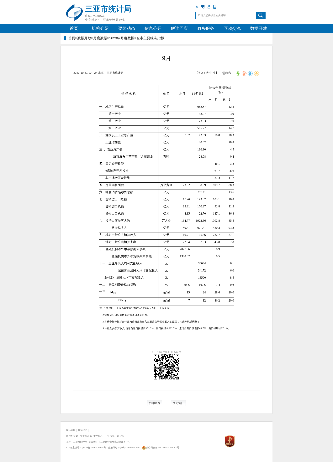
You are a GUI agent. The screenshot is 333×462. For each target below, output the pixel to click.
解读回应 (179, 28)
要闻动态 (126, 28)
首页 (74, 28)
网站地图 (71, 430)
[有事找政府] (203, 7)
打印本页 (154, 403)
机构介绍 (100, 28)
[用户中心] (209, 7)
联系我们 (82, 430)
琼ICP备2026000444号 (94, 447)
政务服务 (205, 28)
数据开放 (258, 28)
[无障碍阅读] (220, 7)
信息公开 (153, 28)
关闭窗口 (178, 403)
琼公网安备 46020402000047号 (162, 447)
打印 (228, 72)
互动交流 (232, 28)
